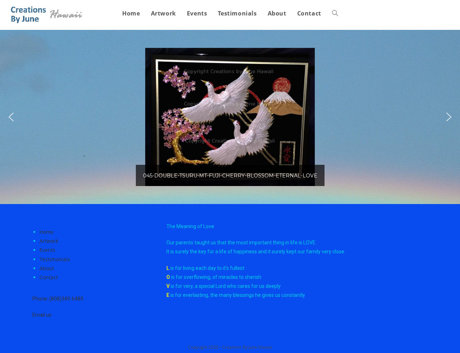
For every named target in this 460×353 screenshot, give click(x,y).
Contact (49, 277)
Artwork (49, 240)
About (47, 268)
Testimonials (55, 259)
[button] (11, 117)
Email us (41, 315)
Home (47, 231)
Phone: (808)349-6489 (57, 299)
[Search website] (335, 13)
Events (47, 249)
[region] (230, 117)
